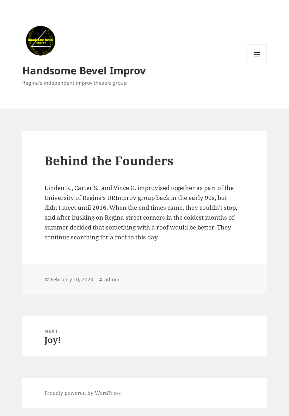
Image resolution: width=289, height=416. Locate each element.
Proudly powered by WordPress (82, 393)
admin (111, 279)
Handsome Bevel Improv (84, 70)
